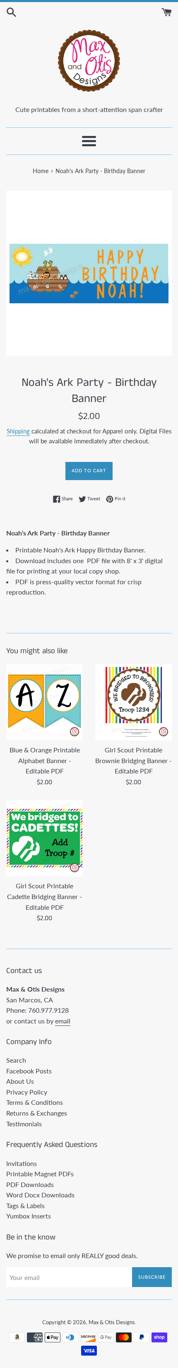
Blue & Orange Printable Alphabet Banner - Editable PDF (45, 760)
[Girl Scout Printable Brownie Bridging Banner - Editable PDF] (133, 702)
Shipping (18, 431)
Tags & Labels (25, 1205)
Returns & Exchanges (36, 1113)
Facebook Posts (29, 1071)
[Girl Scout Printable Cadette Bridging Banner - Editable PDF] (44, 838)
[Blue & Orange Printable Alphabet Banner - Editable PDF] (44, 702)
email (62, 1021)
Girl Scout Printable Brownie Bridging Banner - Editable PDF (133, 760)
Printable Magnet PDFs (40, 1174)
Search (16, 1060)
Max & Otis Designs (112, 1322)
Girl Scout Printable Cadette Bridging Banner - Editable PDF (44, 896)
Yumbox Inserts (28, 1216)
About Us (20, 1081)
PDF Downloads (30, 1184)
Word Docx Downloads (40, 1195)
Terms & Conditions (34, 1102)
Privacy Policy (26, 1092)
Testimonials (24, 1124)
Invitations (21, 1163)
